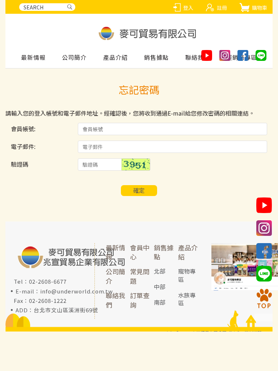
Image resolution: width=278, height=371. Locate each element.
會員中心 (139, 252)
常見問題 (139, 276)
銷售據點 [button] (156, 58)
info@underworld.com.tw (76, 291)
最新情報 (33, 58)
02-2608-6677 (48, 281)
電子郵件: (23, 146)
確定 (139, 190)
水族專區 (186, 299)
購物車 (259, 7)
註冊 (222, 7)
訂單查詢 (139, 300)
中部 (159, 286)
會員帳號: (23, 128)
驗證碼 (19, 164)
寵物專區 (186, 275)
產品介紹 (188, 252)
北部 (159, 271)
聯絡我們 (115, 300)
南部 (159, 302)
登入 (188, 7)
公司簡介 (74, 58)
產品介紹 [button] (115, 58)
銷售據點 (163, 252)
